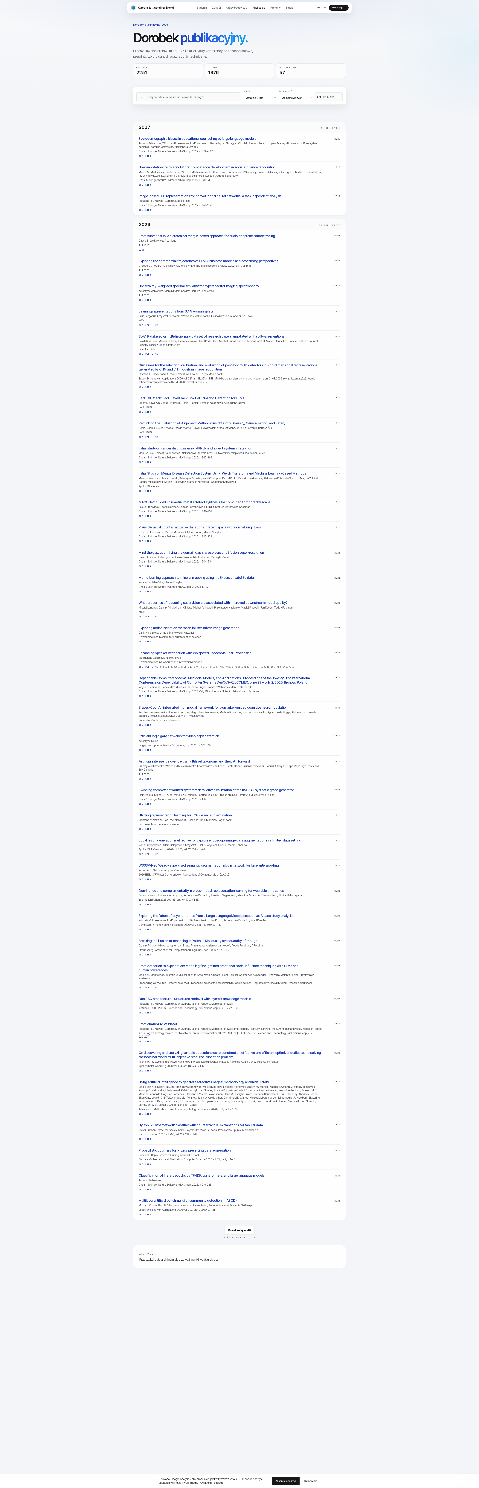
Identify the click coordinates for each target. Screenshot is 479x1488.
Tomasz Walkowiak (187, 374)
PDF (147, 325)
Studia (289, 7)
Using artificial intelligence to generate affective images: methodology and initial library (204, 1082)
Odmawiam (310, 1480)
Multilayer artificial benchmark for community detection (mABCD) (188, 1200)
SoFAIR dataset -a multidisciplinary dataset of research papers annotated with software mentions (211, 336)
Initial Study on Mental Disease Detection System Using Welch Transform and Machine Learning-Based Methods (222, 473)
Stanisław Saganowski (219, 819)
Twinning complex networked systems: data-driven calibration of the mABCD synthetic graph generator (216, 790)
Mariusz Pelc (146, 453)
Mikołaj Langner (148, 607)
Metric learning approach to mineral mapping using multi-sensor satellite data (196, 578)
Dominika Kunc (196, 819)
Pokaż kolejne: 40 (239, 1230)
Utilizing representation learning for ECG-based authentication (185, 815)
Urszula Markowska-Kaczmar (232, 506)
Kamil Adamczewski (166, 478)
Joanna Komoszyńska (169, 895)
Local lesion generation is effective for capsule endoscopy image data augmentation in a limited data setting (220, 840)
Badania (202, 7)
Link (148, 156)
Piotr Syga (170, 240)
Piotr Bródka (146, 794)
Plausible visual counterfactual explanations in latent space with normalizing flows (200, 527)
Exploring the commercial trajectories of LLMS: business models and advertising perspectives (208, 261)
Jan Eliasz (184, 945)
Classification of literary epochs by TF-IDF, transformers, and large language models (201, 1175)
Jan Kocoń (266, 607)
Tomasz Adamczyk (150, 143)
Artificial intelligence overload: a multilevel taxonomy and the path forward (194, 761)
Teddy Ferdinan (283, 607)
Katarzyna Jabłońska (151, 290)
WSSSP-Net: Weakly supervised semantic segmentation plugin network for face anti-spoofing (209, 865)
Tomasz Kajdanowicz (212, 402)
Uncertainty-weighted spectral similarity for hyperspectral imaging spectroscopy (199, 286)
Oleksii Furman (193, 532)
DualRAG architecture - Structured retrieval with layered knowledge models (195, 999)
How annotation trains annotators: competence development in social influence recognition (207, 167)
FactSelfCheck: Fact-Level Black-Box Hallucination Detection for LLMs (191, 398)
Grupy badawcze (236, 7)
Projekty (275, 7)
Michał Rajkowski (203, 607)
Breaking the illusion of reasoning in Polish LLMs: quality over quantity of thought (199, 941)
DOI (141, 156)
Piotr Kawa (180, 870)
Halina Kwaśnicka (221, 316)
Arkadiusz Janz (226, 427)
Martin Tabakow (237, 845)
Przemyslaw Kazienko (203, 945)
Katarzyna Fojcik (148, 741)
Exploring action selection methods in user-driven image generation (189, 628)
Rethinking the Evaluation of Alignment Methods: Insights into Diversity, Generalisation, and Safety (212, 423)
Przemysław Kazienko (151, 175)
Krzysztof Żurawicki (168, 316)
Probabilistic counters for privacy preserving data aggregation (185, 1150)
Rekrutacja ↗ (339, 7)
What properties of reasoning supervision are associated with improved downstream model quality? (213, 603)
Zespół (216, 7)
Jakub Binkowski (170, 402)
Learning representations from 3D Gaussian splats (176, 311)
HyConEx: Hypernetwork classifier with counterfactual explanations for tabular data (201, 1125)
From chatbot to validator (158, 1024)
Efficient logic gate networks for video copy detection (179, 736)
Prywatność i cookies (211, 1482)
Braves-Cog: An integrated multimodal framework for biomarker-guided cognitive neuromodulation (213, 707)
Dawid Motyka (183, 427)
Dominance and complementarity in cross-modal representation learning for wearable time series (211, 891)
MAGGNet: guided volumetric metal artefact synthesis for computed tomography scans (204, 502)
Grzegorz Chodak (237, 143)
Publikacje (258, 7)
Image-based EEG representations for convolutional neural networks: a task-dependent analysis (210, 196)
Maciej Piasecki (250, 607)
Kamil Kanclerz (259, 920)
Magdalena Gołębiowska (153, 657)
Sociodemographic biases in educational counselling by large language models (197, 139)
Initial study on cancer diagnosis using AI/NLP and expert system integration (195, 448)
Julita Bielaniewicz (198, 920)
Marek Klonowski (190, 1155)
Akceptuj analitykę (285, 1480)
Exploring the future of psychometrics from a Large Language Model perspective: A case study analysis (215, 916)
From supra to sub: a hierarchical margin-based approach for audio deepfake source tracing (207, 236)
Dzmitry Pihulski (168, 607)
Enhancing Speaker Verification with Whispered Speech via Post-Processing (195, 653)
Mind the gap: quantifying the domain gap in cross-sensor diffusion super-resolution (201, 552)
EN (325, 7)
